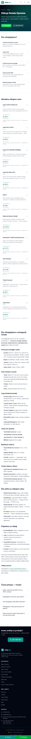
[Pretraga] (20, 2)
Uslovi (10, 734)
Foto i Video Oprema (6, 672)
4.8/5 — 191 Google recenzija (16, 732)
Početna (3, 9)
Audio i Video (4, 669)
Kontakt (3, 704)
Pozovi (9, 737)
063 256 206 (19, 25)
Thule (4, 282)
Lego (4, 106)
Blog (2, 702)
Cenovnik (3, 692)
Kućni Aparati (4, 674)
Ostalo (2, 682)
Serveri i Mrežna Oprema (7, 684)
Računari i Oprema (5, 666)
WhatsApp (7, 25)
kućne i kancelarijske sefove (18, 568)
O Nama (3, 694)
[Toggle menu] (28, 2)
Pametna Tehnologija (6, 677)
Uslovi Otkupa (4, 697)
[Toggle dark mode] (24, 2)
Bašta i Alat (4, 679)
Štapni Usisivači (5, 664)
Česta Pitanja (4, 699)
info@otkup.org (7, 714)
